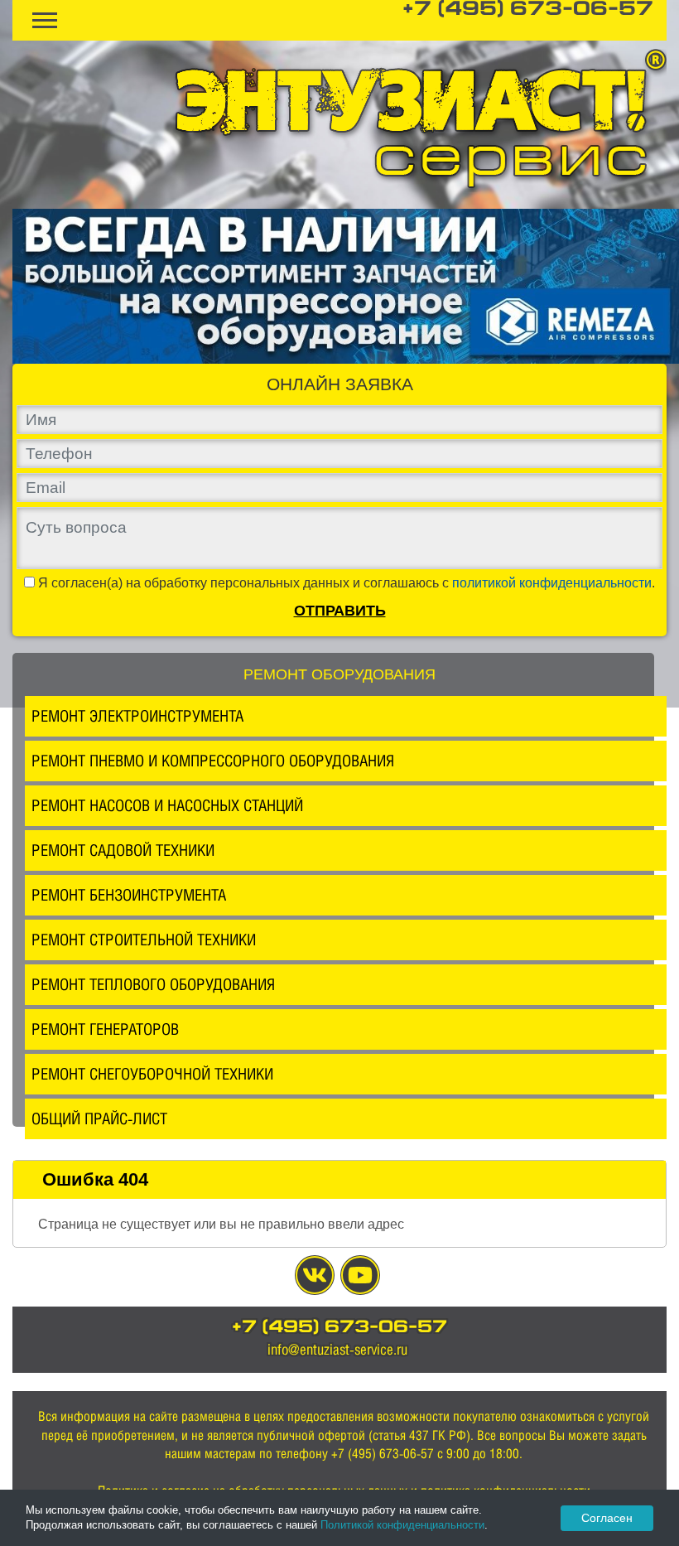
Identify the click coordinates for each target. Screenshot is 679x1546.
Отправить (340, 610)
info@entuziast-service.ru (337, 1349)
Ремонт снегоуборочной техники (152, 1074)
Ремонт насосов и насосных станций (167, 805)
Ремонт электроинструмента (137, 716)
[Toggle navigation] (45, 20)
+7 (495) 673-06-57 (527, 10)
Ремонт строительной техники (143, 939)
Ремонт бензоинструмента (128, 895)
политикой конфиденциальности (552, 583)
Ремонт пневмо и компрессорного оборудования (212, 760)
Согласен (607, 1517)
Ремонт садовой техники (122, 850)
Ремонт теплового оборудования (153, 984)
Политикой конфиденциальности (402, 1525)
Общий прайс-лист (99, 1118)
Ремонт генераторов (105, 1029)
